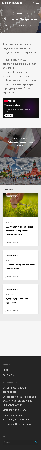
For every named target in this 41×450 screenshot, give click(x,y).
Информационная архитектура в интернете (17, 417)
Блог (5, 370)
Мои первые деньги (14, 410)
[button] (37, 3)
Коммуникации (20, 13)
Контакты (8, 375)
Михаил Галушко (12, 2)
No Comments (32, 26)
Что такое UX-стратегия (17, 424)
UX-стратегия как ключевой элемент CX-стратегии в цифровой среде (19, 400)
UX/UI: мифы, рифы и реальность (15, 389)
